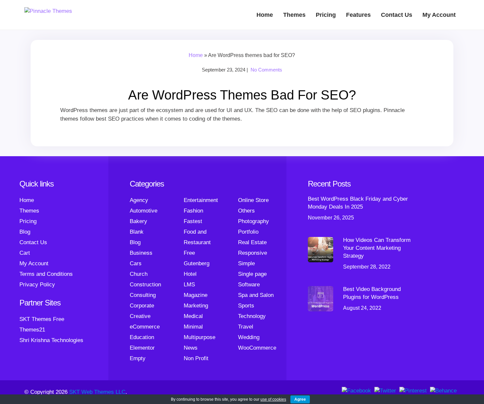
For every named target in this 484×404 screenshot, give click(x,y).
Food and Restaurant (197, 237)
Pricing (326, 15)
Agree (300, 399)
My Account (439, 15)
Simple (246, 263)
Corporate (142, 306)
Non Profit (196, 358)
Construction (145, 284)
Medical (193, 316)
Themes (294, 15)
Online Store (253, 200)
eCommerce (145, 327)
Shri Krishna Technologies (51, 340)
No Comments (266, 69)
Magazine (195, 295)
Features (358, 15)
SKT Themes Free (41, 319)
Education (142, 337)
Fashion (193, 211)
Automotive (143, 211)
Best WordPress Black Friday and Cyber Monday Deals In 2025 (358, 203)
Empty (138, 358)
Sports (246, 306)
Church (139, 274)
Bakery (138, 221)
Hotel (190, 274)
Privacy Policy (37, 284)
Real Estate (252, 242)
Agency (139, 200)
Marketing (196, 306)
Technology (252, 316)
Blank (137, 232)
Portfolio (248, 232)
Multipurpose (199, 337)
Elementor (142, 348)
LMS (189, 284)
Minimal (193, 327)
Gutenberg (196, 263)
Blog (24, 232)
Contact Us (396, 15)
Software (249, 284)
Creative (140, 316)
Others (246, 211)
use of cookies (273, 399)
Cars (136, 263)
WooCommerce (257, 348)
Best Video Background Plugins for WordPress (372, 293)
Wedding (248, 337)
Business (141, 253)
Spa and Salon (256, 295)
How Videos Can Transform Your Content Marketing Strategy (377, 248)
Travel (245, 327)
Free (189, 253)
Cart (24, 253)
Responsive (252, 253)
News (191, 348)
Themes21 (32, 330)
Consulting (143, 295)
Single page (252, 274)
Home (264, 15)
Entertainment (201, 200)
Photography (253, 221)
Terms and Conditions (46, 274)
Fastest (193, 221)
